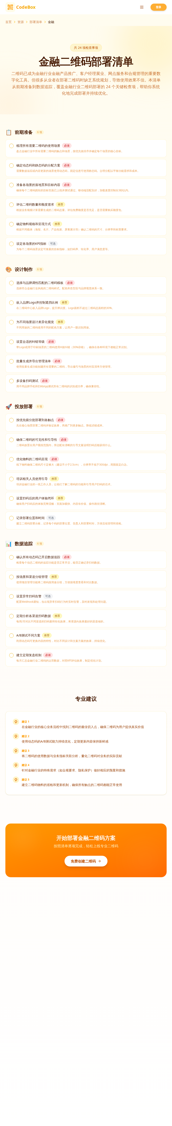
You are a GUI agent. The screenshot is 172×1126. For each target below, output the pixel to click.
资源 (20, 22)
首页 (8, 22)
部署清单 (36, 22)
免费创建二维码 (83, 861)
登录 (158, 7)
